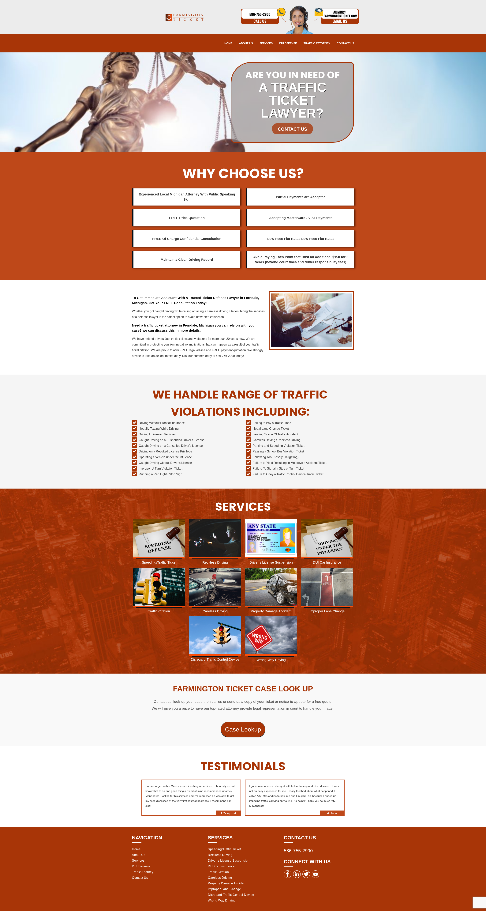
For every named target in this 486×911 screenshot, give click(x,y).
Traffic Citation (218, 872)
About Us (246, 43)
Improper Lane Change (224, 889)
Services (266, 43)
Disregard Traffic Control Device (231, 894)
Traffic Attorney (317, 43)
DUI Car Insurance (221, 866)
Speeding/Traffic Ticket (224, 849)
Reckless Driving (220, 854)
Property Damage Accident (227, 883)
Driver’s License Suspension (228, 860)
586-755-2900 (298, 850)
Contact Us (345, 43)
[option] (193, 798)
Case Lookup (243, 729)
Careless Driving (220, 877)
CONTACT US (292, 129)
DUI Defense (288, 43)
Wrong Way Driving (222, 900)
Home (228, 43)
